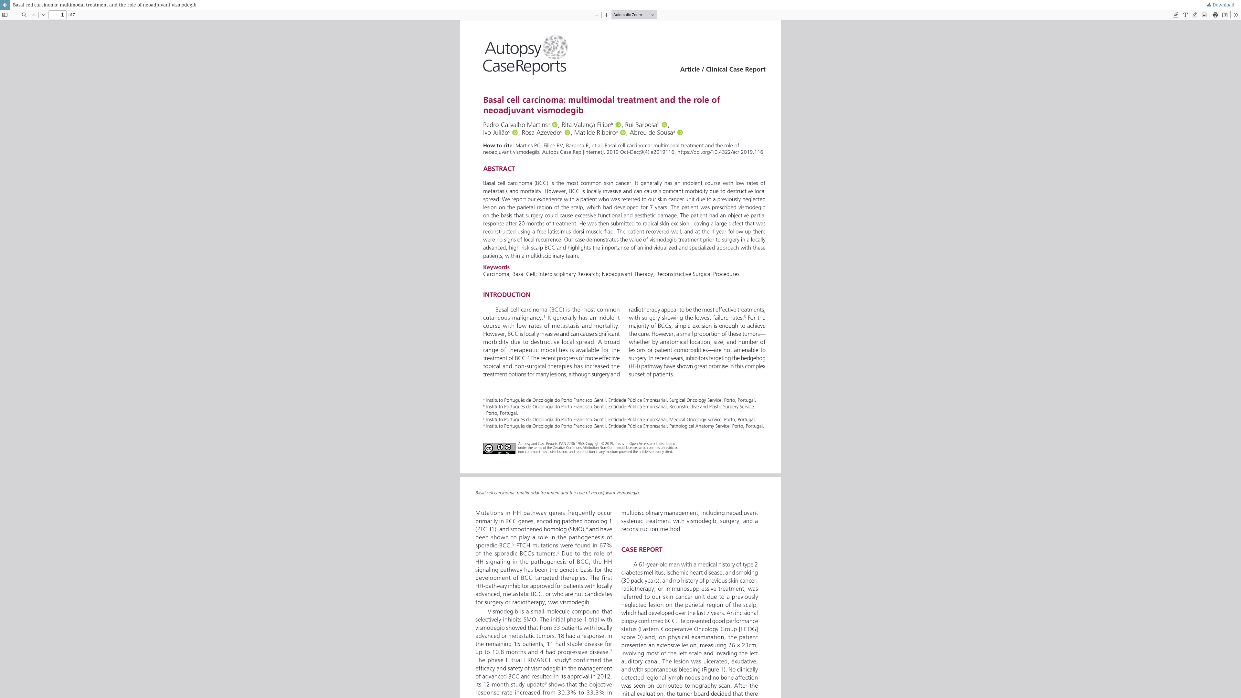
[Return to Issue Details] (5, 5)
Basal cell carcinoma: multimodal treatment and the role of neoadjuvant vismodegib (104, 5)
